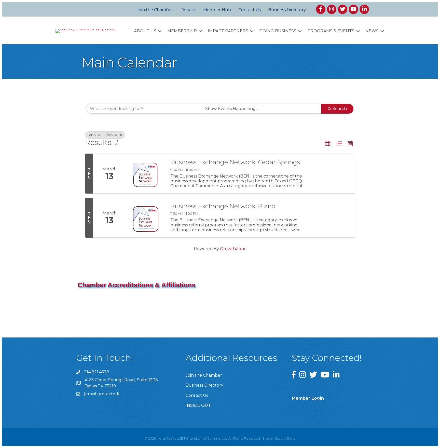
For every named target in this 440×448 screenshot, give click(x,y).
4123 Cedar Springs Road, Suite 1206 (121, 379)
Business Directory (287, 9)
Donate (188, 9)
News (372, 31)
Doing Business (277, 31)
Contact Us (249, 9)
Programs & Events (330, 31)
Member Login (308, 398)
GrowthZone (233, 248)
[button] (328, 144)
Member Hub (217, 9)
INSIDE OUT (198, 405)
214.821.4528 (96, 372)
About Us (145, 31)
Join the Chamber (155, 9)
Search (340, 108)
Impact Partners (228, 31)
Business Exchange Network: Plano (222, 206)
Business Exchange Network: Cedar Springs (235, 162)
